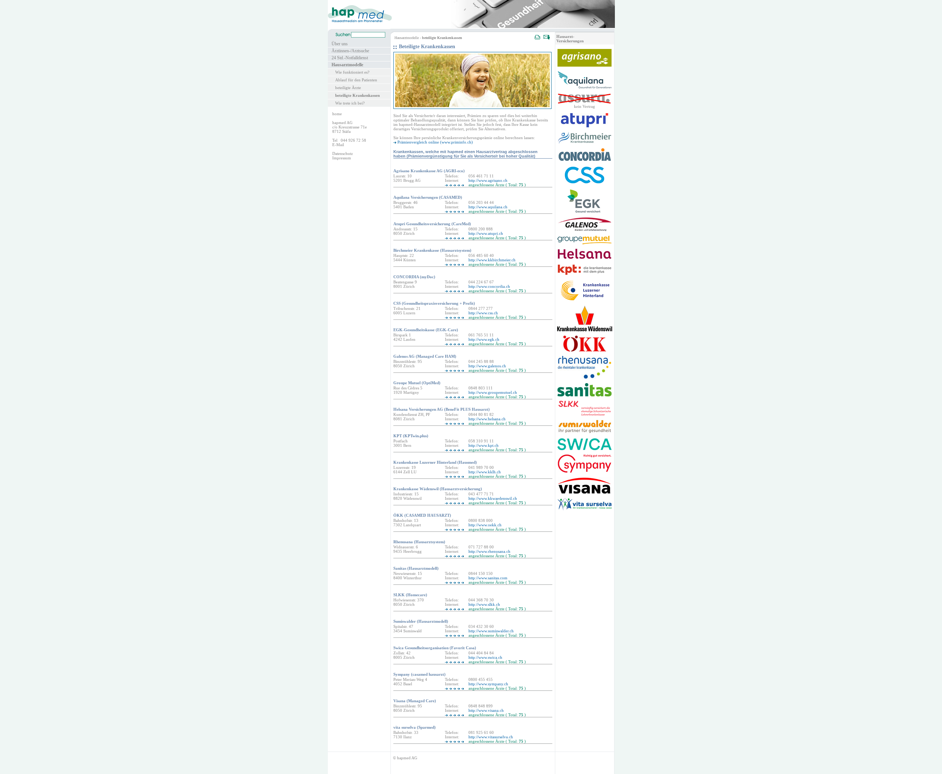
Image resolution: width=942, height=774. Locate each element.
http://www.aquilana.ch (487, 207)
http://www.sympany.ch (488, 684)
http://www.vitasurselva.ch (490, 737)
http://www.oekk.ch (485, 525)
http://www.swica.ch (485, 657)
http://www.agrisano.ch (487, 180)
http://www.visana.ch (486, 710)
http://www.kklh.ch (484, 472)
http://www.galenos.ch (487, 366)
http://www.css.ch (483, 313)
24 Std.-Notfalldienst (350, 57)
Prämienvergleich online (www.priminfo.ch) (435, 142)
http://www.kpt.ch (483, 445)
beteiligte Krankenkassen (357, 95)
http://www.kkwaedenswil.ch (492, 498)
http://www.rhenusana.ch (489, 551)
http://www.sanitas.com (487, 578)
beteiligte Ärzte (348, 87)
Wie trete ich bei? (350, 103)
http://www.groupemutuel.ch (492, 392)
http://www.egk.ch (483, 339)
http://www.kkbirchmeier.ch (492, 260)
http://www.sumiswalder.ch (491, 631)
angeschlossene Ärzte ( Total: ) (497, 185)
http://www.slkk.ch (484, 604)
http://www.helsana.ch (487, 419)
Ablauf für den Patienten (356, 80)
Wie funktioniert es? (352, 72)
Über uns (340, 43)
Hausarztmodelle (347, 64)
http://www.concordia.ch (489, 286)
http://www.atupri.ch (485, 233)
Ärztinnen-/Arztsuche (350, 50)
